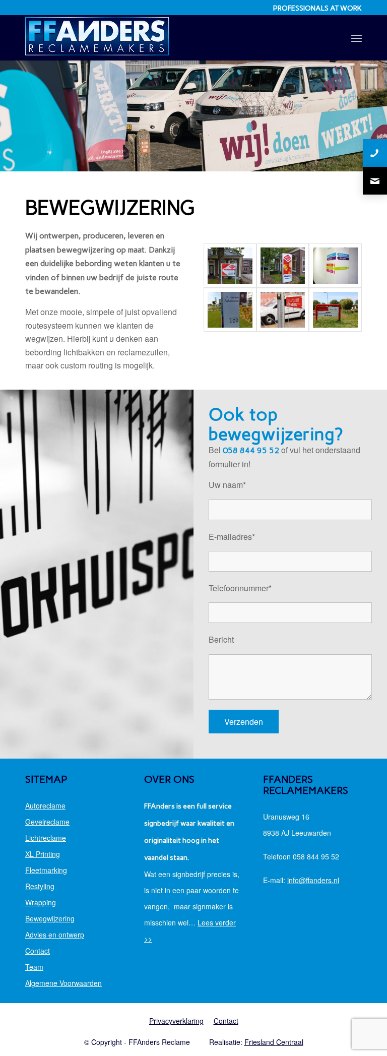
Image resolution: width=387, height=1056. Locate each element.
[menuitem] (356, 37)
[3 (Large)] (230, 310)
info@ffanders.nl (313, 880)
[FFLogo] (97, 37)
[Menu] (356, 37)
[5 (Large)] (335, 310)
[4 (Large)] (282, 310)
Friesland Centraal (273, 1042)
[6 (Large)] (230, 265)
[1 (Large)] (282, 265)
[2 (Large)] (335, 265)
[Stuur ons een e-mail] (375, 181)
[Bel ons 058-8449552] (375, 153)
